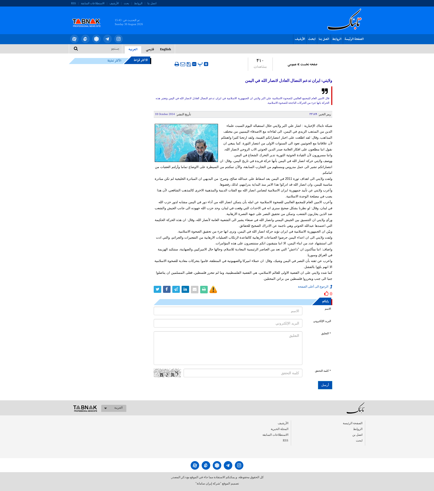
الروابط (138, 3)
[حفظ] (189, 64)
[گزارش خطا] (213, 289)
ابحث (311, 39)
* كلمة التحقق (323, 370)
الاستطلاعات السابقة (92, 3)
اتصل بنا (151, 3)
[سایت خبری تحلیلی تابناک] (89, 17)
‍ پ (201, 63)
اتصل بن (357, 435)
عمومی (292, 64)
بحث (126, 3)
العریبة (118, 407)
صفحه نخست (308, 64)
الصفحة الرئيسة (354, 39)
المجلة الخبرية (279, 429)
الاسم (328, 308)
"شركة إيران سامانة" (208, 483)
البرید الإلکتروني (322, 321)
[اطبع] (177, 64)
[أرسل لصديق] (182, 64)
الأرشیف (114, 3)
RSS (73, 3)
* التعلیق (326, 333)
